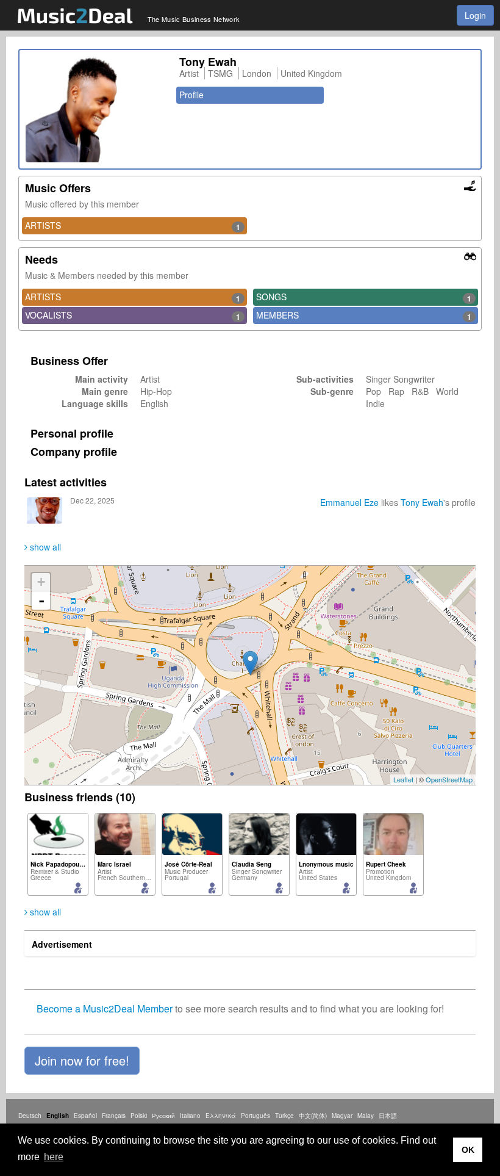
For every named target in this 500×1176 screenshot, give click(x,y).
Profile (191, 94)
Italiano (190, 1115)
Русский (163, 1115)
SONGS (363, 297)
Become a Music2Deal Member (105, 1008)
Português (255, 1115)
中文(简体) (313, 1115)
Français (114, 1115)
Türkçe (284, 1115)
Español (85, 1115)
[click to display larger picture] (96, 109)
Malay (365, 1115)
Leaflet (403, 779)
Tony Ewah (422, 502)
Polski (138, 1115)
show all (44, 547)
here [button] (53, 1157)
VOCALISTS (132, 315)
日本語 (388, 1115)
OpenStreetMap (449, 779)
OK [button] (468, 1150)
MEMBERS (363, 315)
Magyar (342, 1115)
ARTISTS (132, 226)
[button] (82, 1061)
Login (475, 15)
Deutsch (29, 1115)
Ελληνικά (220, 1115)
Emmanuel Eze (349, 502)
